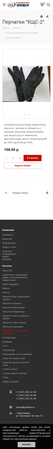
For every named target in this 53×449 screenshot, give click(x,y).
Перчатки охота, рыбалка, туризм (15, 317)
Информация (8, 243)
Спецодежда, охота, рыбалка (17, 354)
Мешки (5, 288)
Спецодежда (8, 350)
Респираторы (9, 337)
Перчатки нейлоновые (13, 307)
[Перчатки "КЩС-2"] (26, 83)
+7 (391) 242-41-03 (26, 398)
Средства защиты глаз (13, 358)
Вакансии (7, 238)
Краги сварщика (10, 284)
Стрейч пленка (9, 369)
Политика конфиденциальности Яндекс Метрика (13, 255)
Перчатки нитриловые (13, 311)
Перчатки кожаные (11, 303)
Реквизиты (7, 234)
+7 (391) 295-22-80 (26, 395)
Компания (8, 229)
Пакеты (6, 292)
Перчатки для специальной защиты (16, 298)
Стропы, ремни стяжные (14, 373)
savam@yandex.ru (25, 407)
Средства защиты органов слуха (15, 363)
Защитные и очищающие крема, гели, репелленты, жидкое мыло (15, 277)
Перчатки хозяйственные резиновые (15, 332)
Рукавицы (7, 341)
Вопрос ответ (9, 247)
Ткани (5, 377)
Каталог (7, 265)
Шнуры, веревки (10, 381)
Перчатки (7, 270)
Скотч (5, 345)
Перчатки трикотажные (14, 322)
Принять (26, 444)
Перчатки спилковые (12, 326)
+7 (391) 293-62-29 (26, 391)
